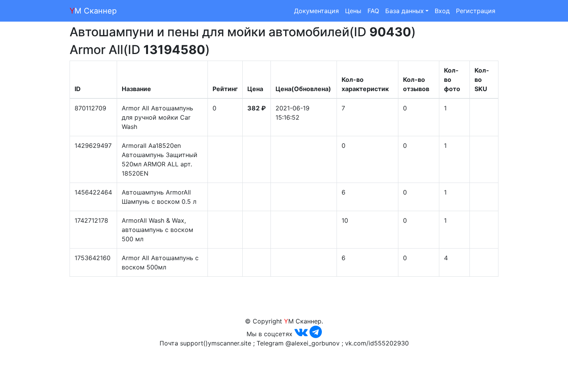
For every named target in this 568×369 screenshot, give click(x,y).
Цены (353, 11)
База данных (404, 11)
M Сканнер (93, 10)
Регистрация (475, 11)
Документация (316, 11)
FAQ (373, 11)
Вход (442, 11)
